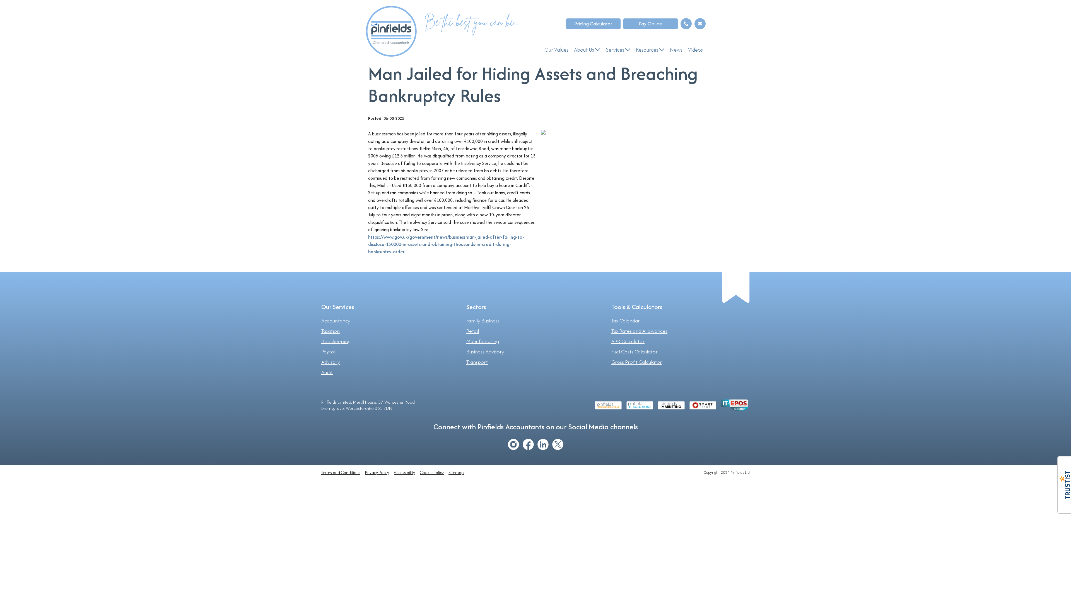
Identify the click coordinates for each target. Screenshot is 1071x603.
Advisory (330, 362)
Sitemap (456, 472)
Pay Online (650, 23)
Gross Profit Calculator (636, 362)
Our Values (556, 50)
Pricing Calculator (593, 23)
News (676, 50)
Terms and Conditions (340, 472)
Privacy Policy (377, 472)
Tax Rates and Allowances (639, 331)
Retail (472, 331)
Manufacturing (482, 341)
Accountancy (335, 320)
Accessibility (404, 472)
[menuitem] (556, 50)
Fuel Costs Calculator (634, 351)
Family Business (483, 320)
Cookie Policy (432, 472)
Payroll (328, 351)
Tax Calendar (625, 320)
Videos (695, 50)
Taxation (330, 331)
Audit (327, 372)
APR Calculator (628, 341)
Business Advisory (485, 351)
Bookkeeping (336, 341)
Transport (477, 362)
